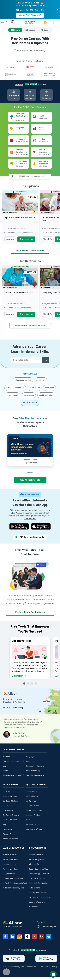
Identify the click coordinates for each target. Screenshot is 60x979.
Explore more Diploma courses (30, 251)
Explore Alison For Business (30, 612)
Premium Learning (33, 825)
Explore (2, 22)
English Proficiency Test (14, 888)
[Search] (5, 20)
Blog (4, 825)
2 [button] (30, 472)
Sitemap (54, 967)
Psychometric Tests (10, 869)
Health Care (40, 380)
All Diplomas (31, 801)
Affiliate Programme (36, 860)
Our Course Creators (11, 815)
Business (6, 757)
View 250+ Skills (29, 403)
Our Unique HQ (8, 806)
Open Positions (9, 810)
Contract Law (34, 388)
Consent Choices (32, 967)
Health (5, 771)
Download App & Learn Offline (40, 874)
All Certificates (32, 796)
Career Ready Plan (10, 864)
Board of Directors (10, 796)
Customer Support (49, 927)
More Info (9, 239)
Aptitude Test (10, 874)
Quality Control (12, 395)
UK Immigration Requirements (40, 897)
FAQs (43, 922)
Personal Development (35, 766)
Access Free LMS (36, 855)
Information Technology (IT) (13, 775)
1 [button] (28, 472)
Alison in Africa (9, 834)
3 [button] (32, 472)
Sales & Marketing (33, 771)
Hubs (28, 820)
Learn (17, 30)
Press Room (7, 829)
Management (29, 395)
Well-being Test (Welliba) (14, 878)
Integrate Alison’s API (37, 878)
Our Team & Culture (10, 801)
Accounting (49, 388)
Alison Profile (34, 864)
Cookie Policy (45, 967)
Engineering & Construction (13, 761)
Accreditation (31, 792)
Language (30, 757)
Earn (46, 30)
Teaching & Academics (35, 775)
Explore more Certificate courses (30, 326)
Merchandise (34, 907)
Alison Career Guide (10, 860)
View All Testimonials (30, 480)
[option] (20, 218)
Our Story (6, 792)
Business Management (15, 388)
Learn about (13, 707)
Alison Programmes (10, 839)
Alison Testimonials (34, 810)
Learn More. (30, 518)
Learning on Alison (10, 820)
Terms (23, 967)
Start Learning (26, 239)
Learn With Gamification (38, 883)
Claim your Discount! (30, 15)
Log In (53, 22)
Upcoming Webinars (37, 902)
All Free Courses (32, 806)
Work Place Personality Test (16, 883)
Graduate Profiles (33, 815)
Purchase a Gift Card (34, 829)
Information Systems (23, 380)
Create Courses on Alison (39, 869)
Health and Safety (46, 395)
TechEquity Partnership (38, 893)
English (6, 766)
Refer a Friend (34, 888)
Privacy (17, 967)
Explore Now (17, 676)
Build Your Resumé (10, 855)
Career (32, 30)
